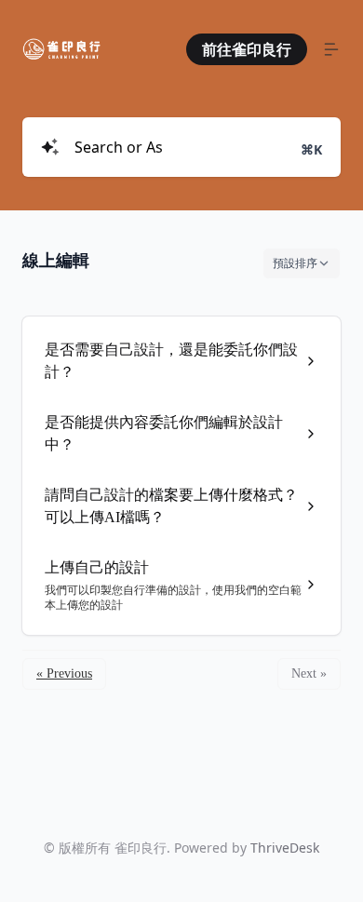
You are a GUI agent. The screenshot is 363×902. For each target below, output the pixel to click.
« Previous (64, 673)
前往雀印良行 (246, 49)
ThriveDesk (284, 847)
